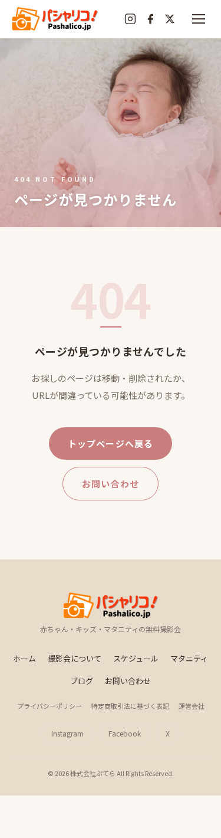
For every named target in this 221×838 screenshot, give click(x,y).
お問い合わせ (110, 483)
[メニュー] (198, 19)
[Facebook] (150, 19)
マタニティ (189, 658)
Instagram (67, 733)
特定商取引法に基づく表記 (130, 706)
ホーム (24, 658)
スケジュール (136, 658)
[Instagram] (130, 19)
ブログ (81, 680)
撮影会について (74, 658)
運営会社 (191, 706)
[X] (169, 19)
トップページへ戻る (111, 443)
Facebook (124, 733)
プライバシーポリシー (49, 706)
